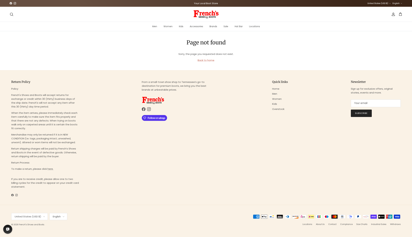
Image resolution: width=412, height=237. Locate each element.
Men (154, 26)
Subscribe (361, 113)
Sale (226, 26)
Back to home (206, 60)
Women (168, 26)
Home (275, 88)
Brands (213, 26)
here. (50, 169)
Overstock (278, 109)
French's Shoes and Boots (31, 224)
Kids (181, 26)
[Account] (392, 14)
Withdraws (395, 224)
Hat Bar (239, 26)
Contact (332, 224)
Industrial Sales (378, 224)
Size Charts (361, 224)
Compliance (346, 224)
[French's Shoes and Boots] (206, 14)
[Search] (12, 14)
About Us (320, 224)
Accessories (196, 26)
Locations (254, 26)
